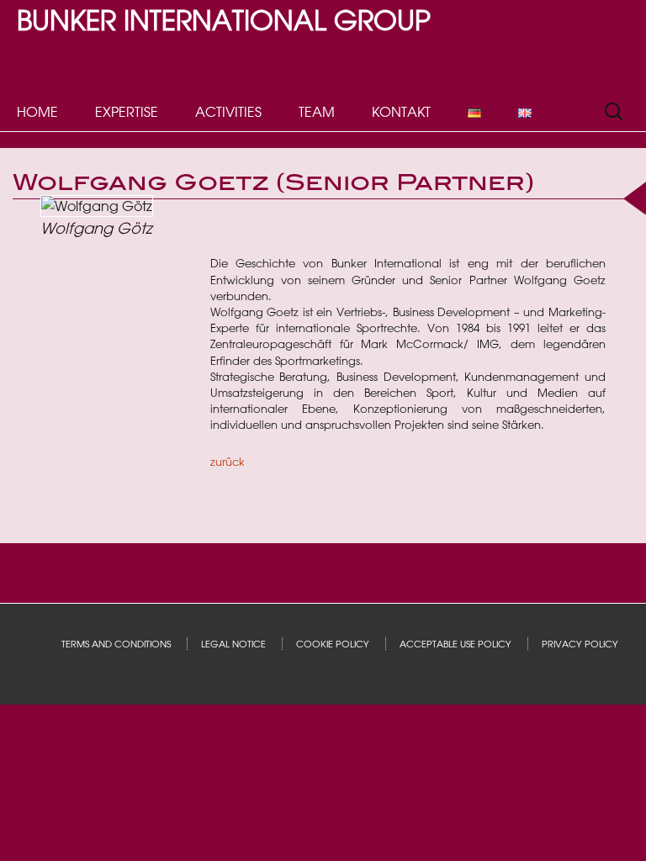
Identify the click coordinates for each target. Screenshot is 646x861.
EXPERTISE (126, 111)
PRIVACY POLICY (580, 643)
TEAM (317, 111)
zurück (227, 461)
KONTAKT (401, 111)
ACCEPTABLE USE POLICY (455, 643)
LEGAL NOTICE (233, 643)
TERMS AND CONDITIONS (116, 643)
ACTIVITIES (228, 111)
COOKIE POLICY (332, 643)
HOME (37, 111)
